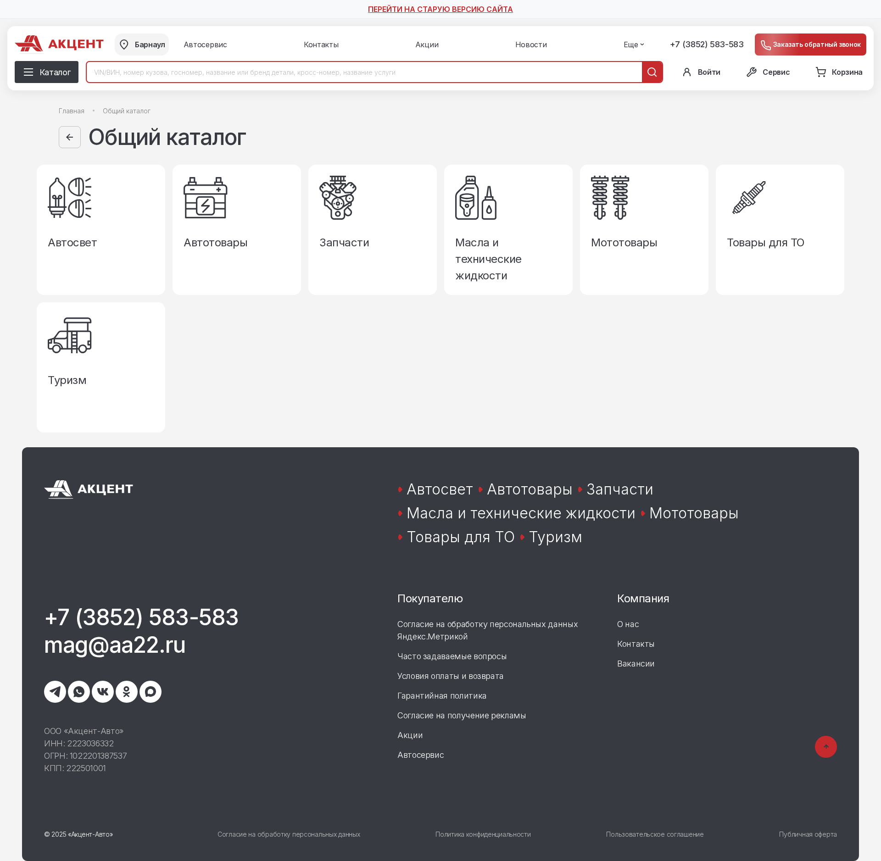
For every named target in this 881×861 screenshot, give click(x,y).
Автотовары (530, 489)
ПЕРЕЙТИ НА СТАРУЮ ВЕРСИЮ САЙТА (440, 9)
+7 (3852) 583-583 (707, 44)
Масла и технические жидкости (521, 513)
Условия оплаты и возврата (450, 676)
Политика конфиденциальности (482, 834)
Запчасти (619, 489)
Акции (410, 735)
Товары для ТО (461, 537)
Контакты (636, 644)
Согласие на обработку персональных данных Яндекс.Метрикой (487, 630)
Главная (71, 111)
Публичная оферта (808, 834)
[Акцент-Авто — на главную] (59, 44)
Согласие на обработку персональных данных (288, 834)
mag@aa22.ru (114, 644)
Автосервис (420, 755)
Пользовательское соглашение (654, 834)
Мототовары (694, 513)
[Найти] (652, 72)
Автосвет (440, 489)
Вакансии (636, 663)
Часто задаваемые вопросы (452, 656)
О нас (628, 624)
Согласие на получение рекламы (461, 715)
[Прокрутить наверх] (826, 747)
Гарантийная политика (442, 695)
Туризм (555, 537)
